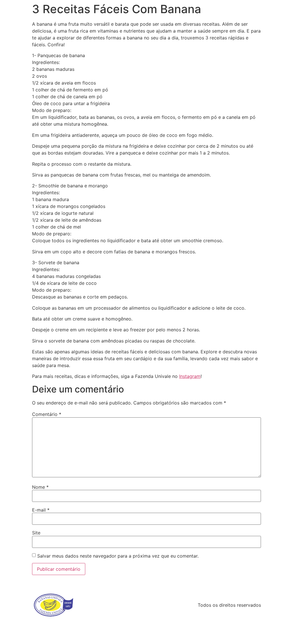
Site (36, 532)
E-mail (41, 510)
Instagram (190, 376)
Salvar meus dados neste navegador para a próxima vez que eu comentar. (118, 556)
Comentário (46, 414)
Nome (40, 487)
